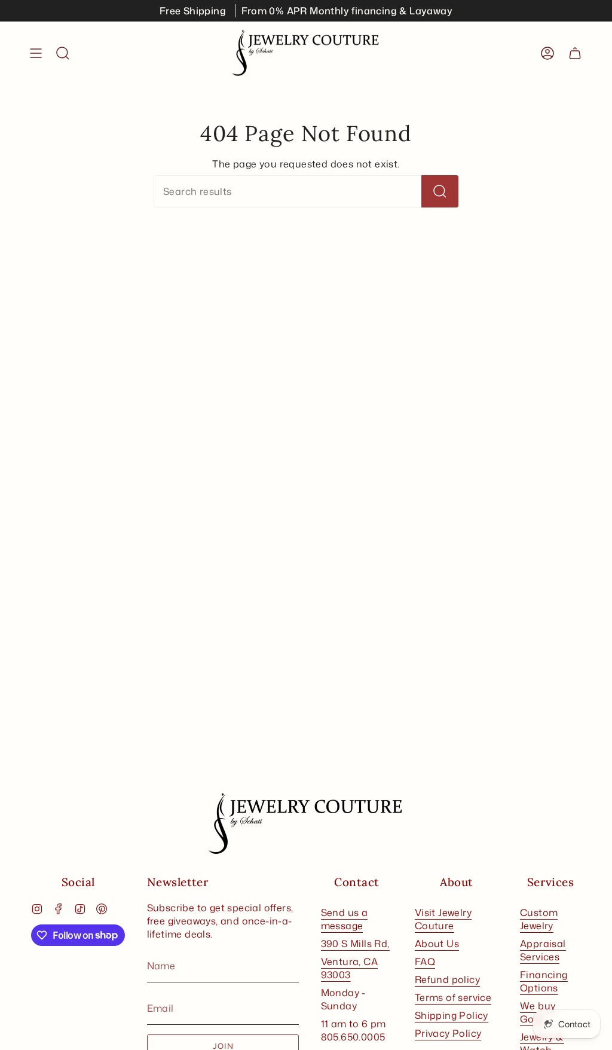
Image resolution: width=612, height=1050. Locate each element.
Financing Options (544, 981)
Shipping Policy (451, 1015)
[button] (62, 53)
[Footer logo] (306, 824)
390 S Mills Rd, (355, 943)
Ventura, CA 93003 (349, 968)
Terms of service (453, 997)
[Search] (439, 191)
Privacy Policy (448, 1033)
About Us (437, 943)
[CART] (575, 53)
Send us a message (344, 919)
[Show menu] (36, 53)
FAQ (425, 961)
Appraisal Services (543, 950)
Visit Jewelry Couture (443, 919)
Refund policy (447, 979)
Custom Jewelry (539, 919)
